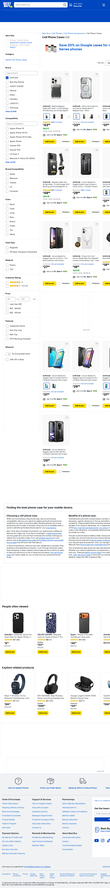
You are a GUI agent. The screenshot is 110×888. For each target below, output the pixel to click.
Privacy (25, 874)
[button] (59, 131)
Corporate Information (71, 837)
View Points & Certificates (42, 841)
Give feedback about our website (37, 867)
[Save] (67, 74)
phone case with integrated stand (94, 544)
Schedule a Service (39, 811)
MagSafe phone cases (27, 540)
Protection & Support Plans (43, 819)
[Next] (69, 116)
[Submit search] (65, 4)
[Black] (92, 116)
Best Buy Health (68, 815)
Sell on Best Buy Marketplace (73, 803)
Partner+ (65, 827)
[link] (12, 640)
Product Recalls (8, 819)
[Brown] (62, 116)
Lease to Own (7, 845)
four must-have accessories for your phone (91, 528)
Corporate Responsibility (72, 845)
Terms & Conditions (17, 875)
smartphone (51, 528)
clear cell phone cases (82, 555)
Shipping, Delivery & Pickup (13, 807)
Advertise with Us (69, 807)
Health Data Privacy (52, 875)
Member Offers (38, 845)
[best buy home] (7, 4)
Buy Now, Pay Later (10, 849)
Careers (65, 841)
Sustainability (67, 849)
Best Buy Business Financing (13, 853)
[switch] (8, 354)
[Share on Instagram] (102, 840)
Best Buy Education (70, 819)
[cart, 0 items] (103, 4)
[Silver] (46, 116)
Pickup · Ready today (19, 40)
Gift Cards (6, 827)
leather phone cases (93, 552)
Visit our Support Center (42, 803)
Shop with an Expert (40, 807)
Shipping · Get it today (20, 45)
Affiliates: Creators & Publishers (74, 811)
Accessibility (6, 874)
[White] (76, 116)
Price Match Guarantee (11, 815)
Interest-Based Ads (33, 875)
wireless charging (46, 538)
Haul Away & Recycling (41, 823)
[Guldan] (54, 116)
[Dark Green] (84, 116)
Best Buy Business (69, 823)
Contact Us (36, 827)
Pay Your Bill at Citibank (11, 841)
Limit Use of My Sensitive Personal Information (88, 875)
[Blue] (46, 386)
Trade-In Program (9, 823)
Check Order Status (10, 803)
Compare (65, 141)
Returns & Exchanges (10, 811)
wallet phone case (54, 533)
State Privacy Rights (42, 875)
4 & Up (25, 285)
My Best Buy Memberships (42, 837)
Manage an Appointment (42, 815)
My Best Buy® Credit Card (12, 837)
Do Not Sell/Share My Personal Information (67, 875)
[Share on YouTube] (96, 840)
